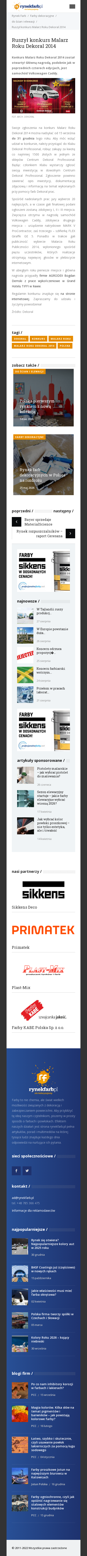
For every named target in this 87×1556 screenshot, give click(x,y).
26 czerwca (44, 785)
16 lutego (46, 1426)
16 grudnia (58, 1484)
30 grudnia (38, 1255)
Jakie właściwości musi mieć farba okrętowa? (51, 1293)
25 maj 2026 (27, 488)
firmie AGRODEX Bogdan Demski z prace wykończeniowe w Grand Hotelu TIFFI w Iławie (43, 281)
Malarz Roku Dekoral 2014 (34, 345)
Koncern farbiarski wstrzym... (51, 670)
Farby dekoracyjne (42, 16)
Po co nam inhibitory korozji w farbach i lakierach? (52, 1386)
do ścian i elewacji (23, 21)
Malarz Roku (61, 338)
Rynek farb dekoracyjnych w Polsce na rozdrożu (42, 475)
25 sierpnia (43, 661)
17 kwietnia (44, 812)
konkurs (38, 338)
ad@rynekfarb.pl (23, 1198)
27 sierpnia (43, 621)
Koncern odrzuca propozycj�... (49, 651)
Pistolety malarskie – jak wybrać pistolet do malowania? (52, 772)
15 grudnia (47, 1515)
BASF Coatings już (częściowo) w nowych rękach (53, 1269)
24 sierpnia (43, 681)
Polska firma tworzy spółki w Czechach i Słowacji (52, 1316)
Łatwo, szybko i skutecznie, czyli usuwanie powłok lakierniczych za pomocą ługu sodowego (53, 1444)
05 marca (36, 1325)
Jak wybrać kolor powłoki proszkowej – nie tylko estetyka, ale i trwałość (53, 825)
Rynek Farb (19, 16)
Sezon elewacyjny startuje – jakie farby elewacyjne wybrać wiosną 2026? (52, 797)
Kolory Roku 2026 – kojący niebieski (50, 1339)
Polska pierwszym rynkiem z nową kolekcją (37, 406)
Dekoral (20, 338)
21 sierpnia (43, 700)
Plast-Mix (21, 987)
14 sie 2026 (27, 419)
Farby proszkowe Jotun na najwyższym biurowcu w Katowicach (50, 1473)
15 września (47, 1395)
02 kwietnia (38, 1301)
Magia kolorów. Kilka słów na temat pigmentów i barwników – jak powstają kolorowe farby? (52, 1413)
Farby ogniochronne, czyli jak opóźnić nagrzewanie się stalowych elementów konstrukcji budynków (52, 1502)
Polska (65, 345)
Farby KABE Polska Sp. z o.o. (38, 1027)
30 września (38, 1348)
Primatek (21, 947)
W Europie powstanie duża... (52, 631)
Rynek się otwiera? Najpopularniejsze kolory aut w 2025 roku (52, 1244)
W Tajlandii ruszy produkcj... (50, 611)
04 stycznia (47, 1457)
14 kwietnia (44, 839)
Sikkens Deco (24, 907)
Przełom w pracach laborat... (51, 690)
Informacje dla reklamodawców (33, 1210)
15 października (41, 1278)
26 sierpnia (43, 641)
